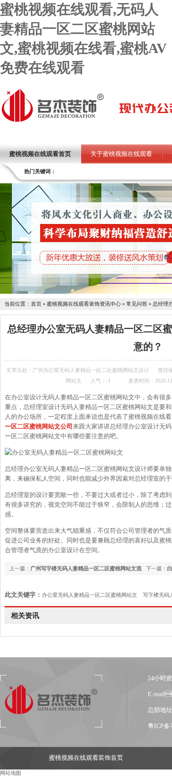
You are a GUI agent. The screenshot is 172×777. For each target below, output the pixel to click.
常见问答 (136, 304)
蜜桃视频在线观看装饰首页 (86, 757)
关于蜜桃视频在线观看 (121, 154)
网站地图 (10, 773)
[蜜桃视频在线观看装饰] (52, 121)
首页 (36, 304)
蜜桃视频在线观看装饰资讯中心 (84, 304)
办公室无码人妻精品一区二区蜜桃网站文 (89, 595)
